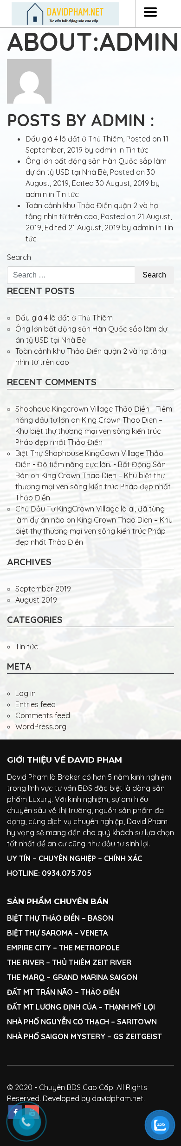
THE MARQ (26, 977)
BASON (100, 918)
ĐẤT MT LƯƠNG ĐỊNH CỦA (52, 1006)
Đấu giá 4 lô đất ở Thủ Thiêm (74, 138)
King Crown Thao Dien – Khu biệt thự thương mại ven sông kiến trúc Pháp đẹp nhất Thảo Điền (88, 431)
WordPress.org (40, 726)
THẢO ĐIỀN (100, 992)
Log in (25, 693)
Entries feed (35, 704)
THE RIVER (25, 962)
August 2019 (36, 599)
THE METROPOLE (90, 947)
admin (105, 149)
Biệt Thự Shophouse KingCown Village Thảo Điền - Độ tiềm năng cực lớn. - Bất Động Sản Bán (90, 464)
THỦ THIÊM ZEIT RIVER (91, 962)
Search (19, 257)
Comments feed (42, 715)
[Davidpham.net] (65, 14)
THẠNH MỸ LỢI (129, 1006)
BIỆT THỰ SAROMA (39, 932)
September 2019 (43, 588)
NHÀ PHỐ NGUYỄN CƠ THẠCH (58, 1021)
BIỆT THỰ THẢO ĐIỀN (43, 918)
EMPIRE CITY (29, 947)
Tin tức (137, 149)
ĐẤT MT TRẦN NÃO (40, 992)
